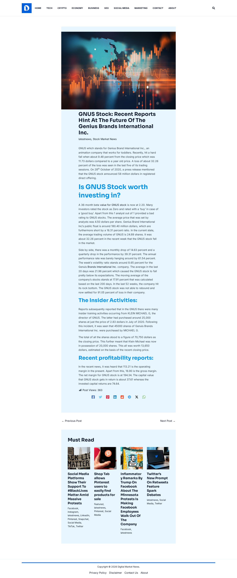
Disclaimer (115, 572)
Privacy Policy (98, 572)
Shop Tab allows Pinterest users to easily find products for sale (104, 486)
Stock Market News (105, 139)
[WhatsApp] (144, 397)
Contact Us (131, 572)
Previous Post (72, 420)
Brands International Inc (102, 266)
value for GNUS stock (113, 204)
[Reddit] (122, 397)
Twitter (79, 526)
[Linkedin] (115, 397)
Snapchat (83, 519)
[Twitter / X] (136, 397)
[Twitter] (100, 397)
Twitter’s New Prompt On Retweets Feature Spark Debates (157, 484)
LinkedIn (84, 515)
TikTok (71, 526)
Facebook (73, 508)
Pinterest (72, 519)
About (144, 572)
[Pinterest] (107, 397)
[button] (213, 8)
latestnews (85, 139)
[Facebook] (93, 397)
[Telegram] (129, 397)
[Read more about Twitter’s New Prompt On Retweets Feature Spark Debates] (158, 458)
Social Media (74, 522)
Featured (99, 504)
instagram (73, 511)
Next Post (167, 420)
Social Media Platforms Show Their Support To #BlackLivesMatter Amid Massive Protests (78, 488)
